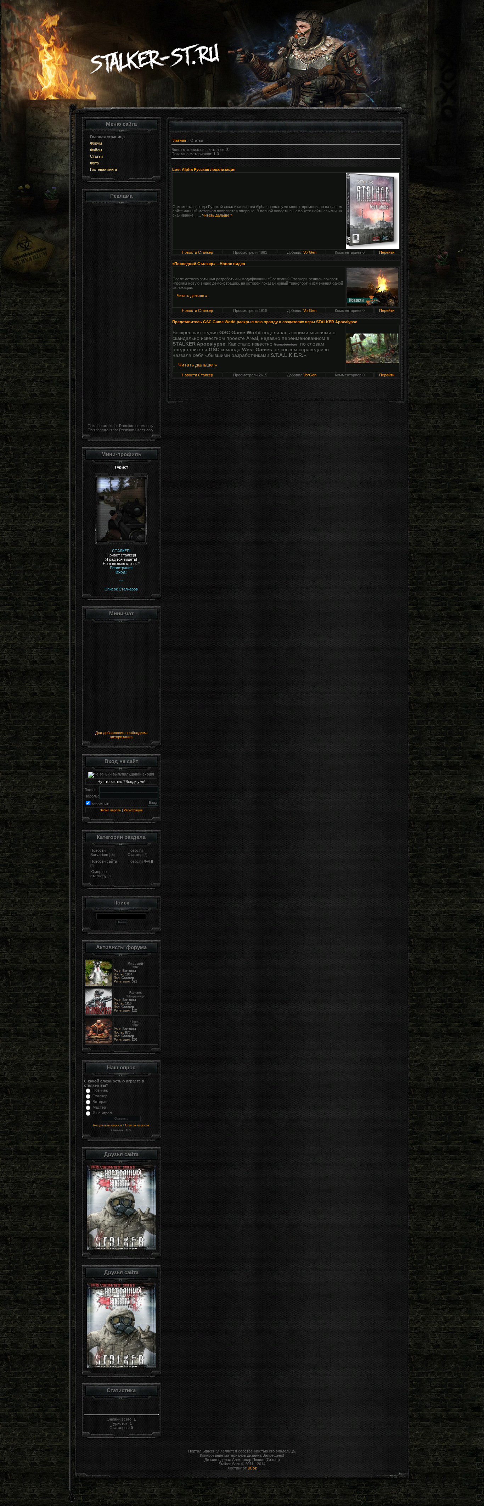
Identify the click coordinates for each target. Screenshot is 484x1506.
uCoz (252, 1468)
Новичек (100, 1090)
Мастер (99, 1107)
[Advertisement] (121, 313)
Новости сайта (103, 861)
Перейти (386, 252)
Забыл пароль (110, 810)
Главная (178, 140)
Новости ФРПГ (141, 861)
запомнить (101, 804)
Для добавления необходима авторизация (121, 734)
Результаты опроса (107, 1125)
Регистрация (133, 810)
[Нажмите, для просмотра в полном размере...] (372, 209)
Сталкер (99, 1096)
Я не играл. (102, 1113)
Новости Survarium (99, 852)
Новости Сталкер (135, 852)
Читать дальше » (217, 215)
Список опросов (137, 1125)
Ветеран (99, 1101)
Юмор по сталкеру (98, 873)
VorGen (309, 252)
